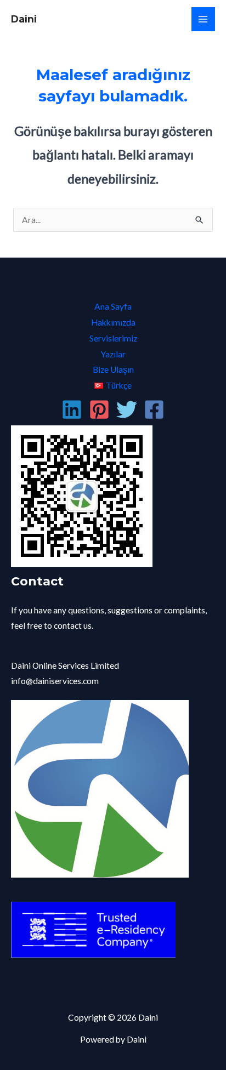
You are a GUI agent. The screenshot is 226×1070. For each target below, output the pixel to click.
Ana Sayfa (113, 306)
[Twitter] (126, 409)
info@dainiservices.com (55, 681)
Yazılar (113, 354)
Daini (24, 19)
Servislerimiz (113, 338)
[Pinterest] (99, 409)
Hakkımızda (113, 322)
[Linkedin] (71, 409)
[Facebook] (154, 409)
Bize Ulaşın (113, 369)
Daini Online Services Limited (65, 665)
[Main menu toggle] (203, 19)
